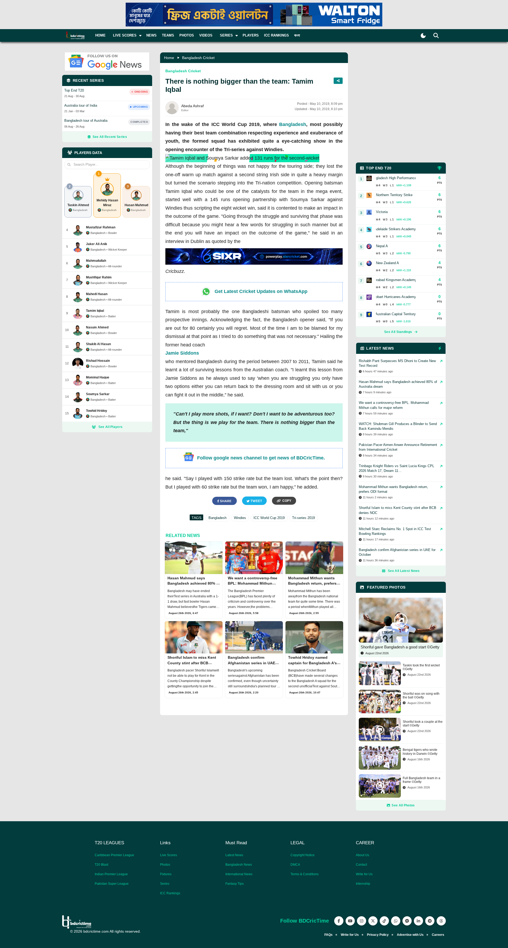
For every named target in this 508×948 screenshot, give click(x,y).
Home (100, 35)
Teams (168, 35)
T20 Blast (101, 864)
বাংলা (297, 35)
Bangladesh (292, 124)
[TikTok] (384, 921)
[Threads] (441, 921)
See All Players (110, 427)
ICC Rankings (276, 35)
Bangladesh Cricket (198, 58)
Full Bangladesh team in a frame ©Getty (421, 780)
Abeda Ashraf (192, 106)
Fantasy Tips (234, 884)
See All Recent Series (110, 137)
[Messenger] (407, 921)
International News (238, 874)
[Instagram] (361, 921)
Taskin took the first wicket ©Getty (421, 667)
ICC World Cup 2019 (269, 518)
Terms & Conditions (305, 874)
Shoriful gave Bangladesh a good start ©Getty (400, 647)
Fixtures (165, 874)
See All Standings (398, 332)
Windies (240, 518)
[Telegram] (429, 921)
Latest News (234, 855)
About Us (362, 855)
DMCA (295, 864)
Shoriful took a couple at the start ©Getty (423, 723)
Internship (363, 884)
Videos (205, 35)
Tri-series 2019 (303, 518)
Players (251, 35)
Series (164, 884)
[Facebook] (338, 921)
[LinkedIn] (418, 921)
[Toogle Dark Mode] (423, 35)
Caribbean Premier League (114, 855)
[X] (373, 921)
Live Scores (168, 855)
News (151, 35)
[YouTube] (350, 921)
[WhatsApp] (395, 921)
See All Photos (403, 805)
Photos (186, 35)
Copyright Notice (303, 855)
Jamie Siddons (182, 353)
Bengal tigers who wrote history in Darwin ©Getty (420, 751)
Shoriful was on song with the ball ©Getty (421, 695)
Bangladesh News (238, 864)
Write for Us (364, 874)
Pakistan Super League (112, 884)
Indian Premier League (111, 874)
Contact (361, 864)
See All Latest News (404, 571)
